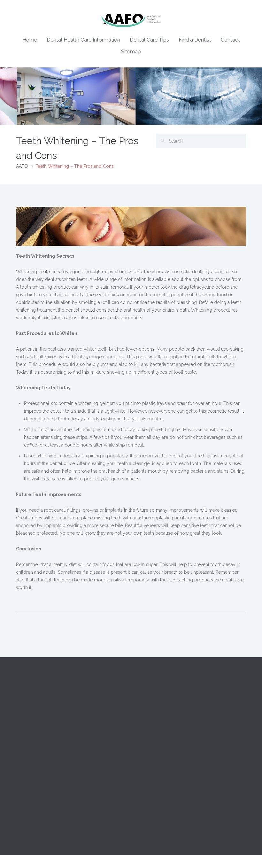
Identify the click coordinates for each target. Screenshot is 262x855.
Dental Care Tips (149, 40)
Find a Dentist (195, 40)
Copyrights (147, 762)
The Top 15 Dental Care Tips (45, 777)
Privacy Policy (150, 777)
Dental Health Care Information (83, 40)
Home (29, 40)
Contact (230, 40)
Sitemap (131, 52)
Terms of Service (153, 791)
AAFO (22, 166)
